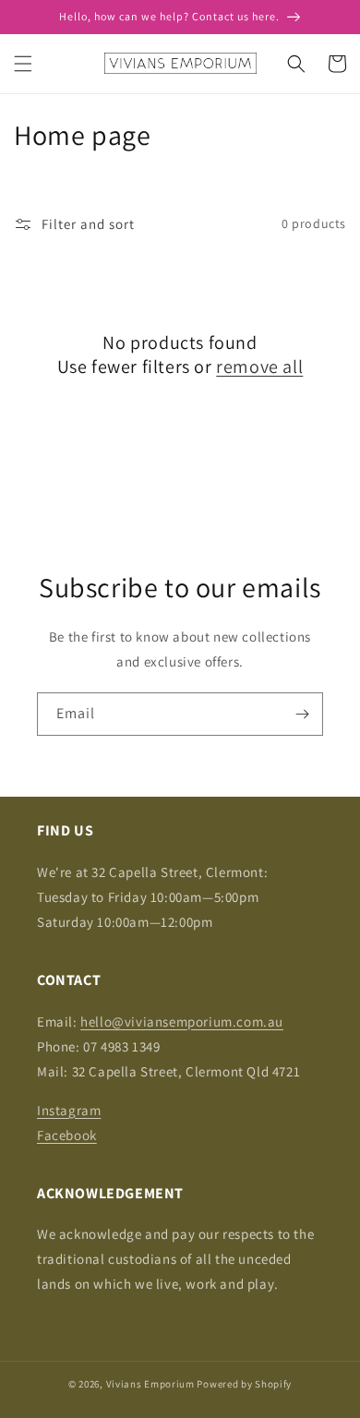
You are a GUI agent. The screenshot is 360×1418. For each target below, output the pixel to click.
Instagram (69, 1110)
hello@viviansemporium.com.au (181, 1021)
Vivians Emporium (150, 1383)
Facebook (67, 1135)
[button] (23, 63)
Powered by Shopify (244, 1383)
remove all (259, 366)
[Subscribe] (302, 714)
